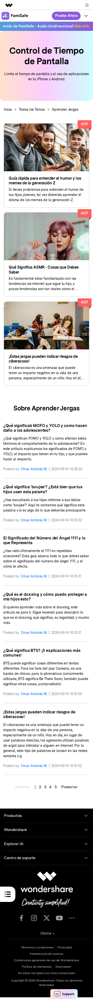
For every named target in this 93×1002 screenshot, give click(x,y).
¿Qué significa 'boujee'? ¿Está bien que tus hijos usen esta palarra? (42, 489)
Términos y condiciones (37, 947)
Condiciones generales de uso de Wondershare (46, 960)
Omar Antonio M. (34, 469)
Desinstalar (63, 966)
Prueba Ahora (66, 16)
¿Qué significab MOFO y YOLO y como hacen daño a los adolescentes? (45, 428)
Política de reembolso (37, 966)
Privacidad (64, 947)
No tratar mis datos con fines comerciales (46, 973)
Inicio (8, 109)
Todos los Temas (32, 109)
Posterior (69, 787)
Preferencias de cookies (46, 954)
